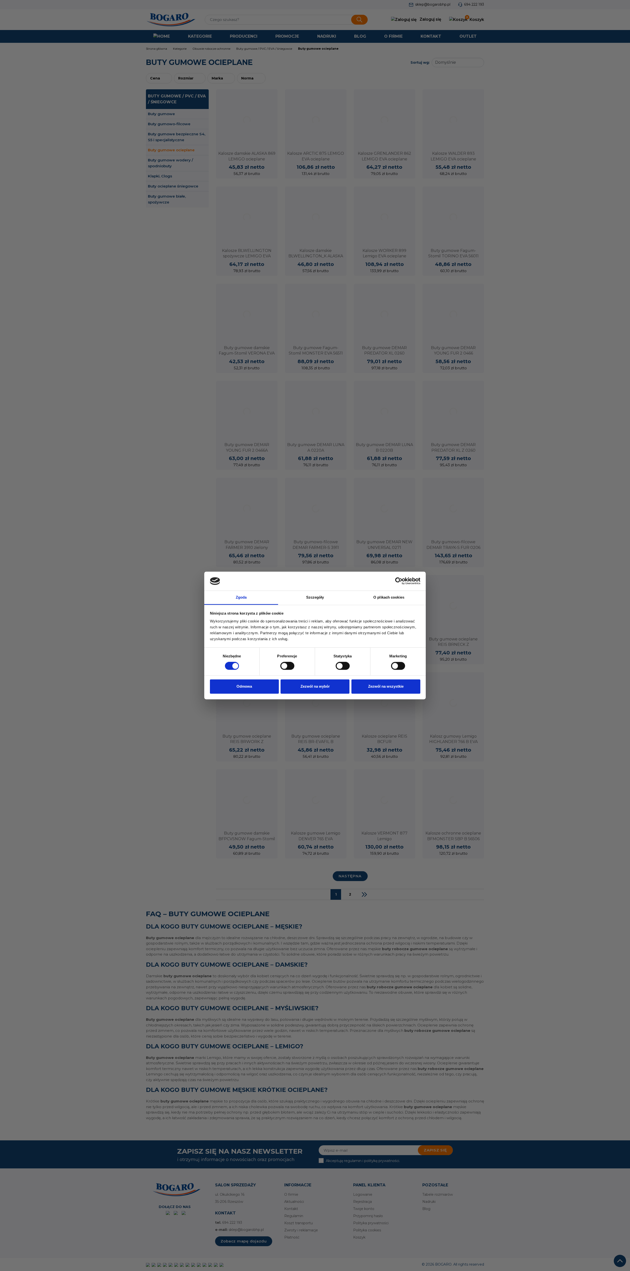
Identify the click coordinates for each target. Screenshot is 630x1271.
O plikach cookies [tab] (388, 597)
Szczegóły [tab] (315, 597)
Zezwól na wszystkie (386, 686)
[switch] (287, 666)
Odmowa (244, 686)
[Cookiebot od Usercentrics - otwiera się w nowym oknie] (398, 581)
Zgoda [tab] (241, 597)
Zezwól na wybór (315, 686)
